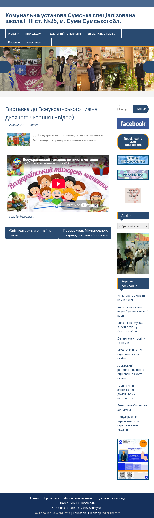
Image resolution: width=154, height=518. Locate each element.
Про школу (33, 33)
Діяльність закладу (101, 33)
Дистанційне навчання (66, 33)
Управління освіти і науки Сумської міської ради (132, 311)
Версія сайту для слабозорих (133, 141)
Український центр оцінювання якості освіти (130, 354)
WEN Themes (111, 513)
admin (34, 125)
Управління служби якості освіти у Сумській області (130, 327)
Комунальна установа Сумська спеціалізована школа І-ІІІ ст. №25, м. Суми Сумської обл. (70, 18)
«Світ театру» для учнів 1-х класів (29, 232)
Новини (13, 33)
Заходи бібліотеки (21, 216)
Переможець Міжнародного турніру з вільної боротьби (85, 232)
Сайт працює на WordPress (51, 513)
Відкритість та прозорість (26, 42)
